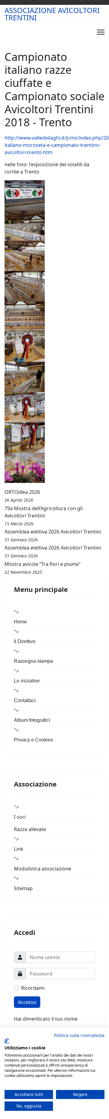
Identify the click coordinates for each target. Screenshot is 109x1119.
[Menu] (100, 32)
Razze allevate (30, 829)
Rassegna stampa (33, 661)
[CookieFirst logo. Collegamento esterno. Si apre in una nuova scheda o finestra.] (7, 1041)
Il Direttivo (24, 641)
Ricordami (33, 988)
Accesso (27, 1002)
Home (20, 621)
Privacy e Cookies (33, 739)
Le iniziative (27, 680)
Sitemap (23, 888)
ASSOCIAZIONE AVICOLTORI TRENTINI (52, 14)
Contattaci (25, 700)
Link (18, 849)
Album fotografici (32, 720)
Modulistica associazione (42, 868)
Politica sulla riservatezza (79, 1035)
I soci (20, 817)
